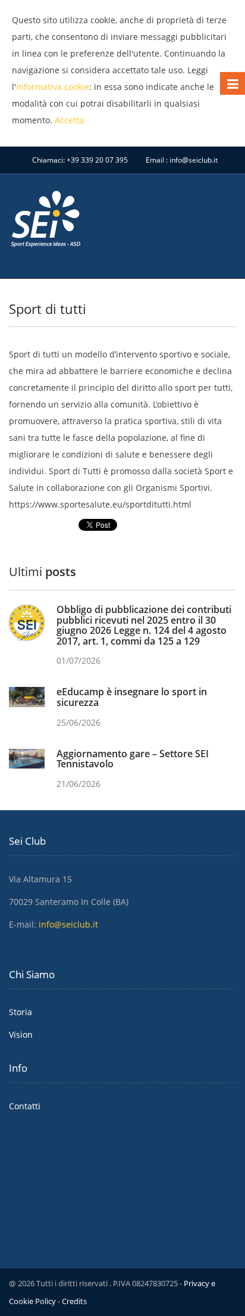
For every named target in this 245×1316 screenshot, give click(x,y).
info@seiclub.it (193, 160)
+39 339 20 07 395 (97, 160)
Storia (20, 1012)
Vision (21, 1034)
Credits (74, 1301)
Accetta (69, 120)
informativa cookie (52, 86)
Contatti (24, 1106)
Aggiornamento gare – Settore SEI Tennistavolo (132, 759)
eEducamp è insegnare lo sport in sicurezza (131, 697)
